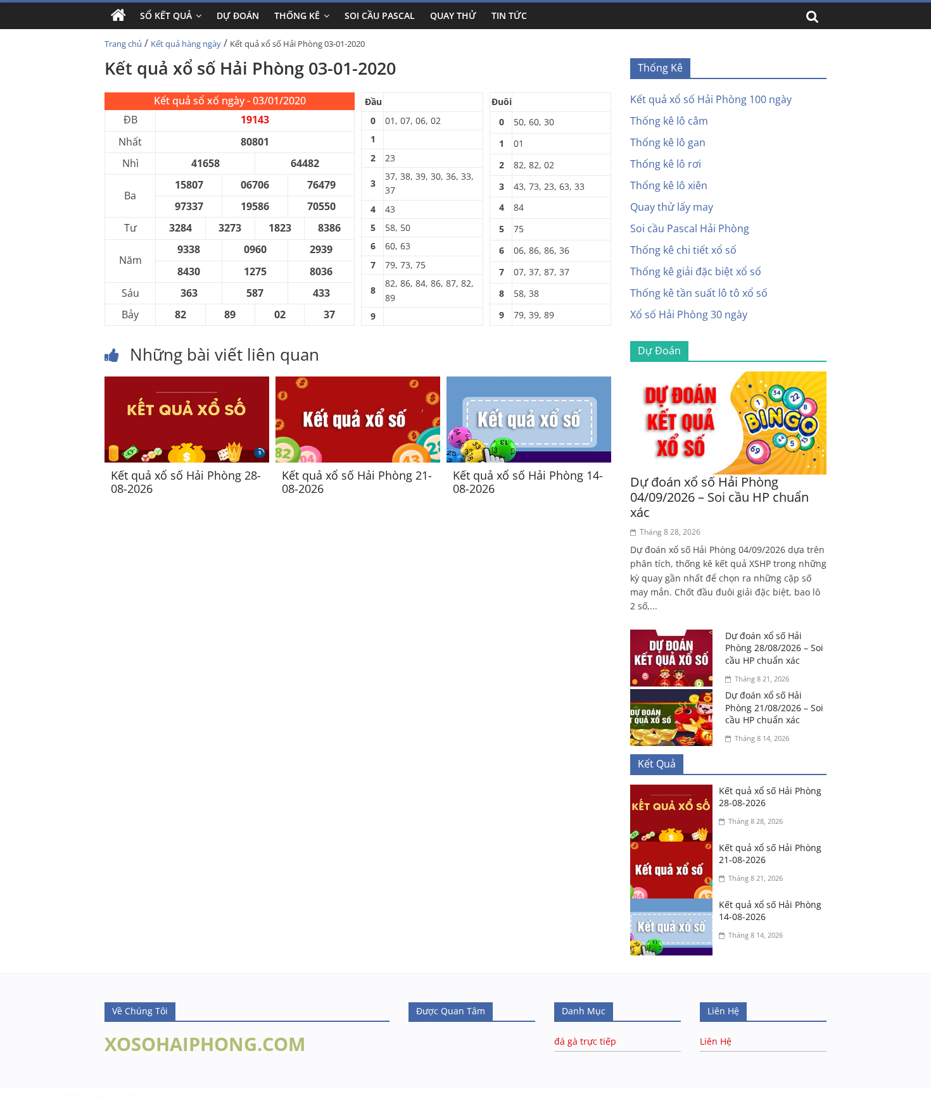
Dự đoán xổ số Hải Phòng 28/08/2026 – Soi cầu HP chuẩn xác (774, 648)
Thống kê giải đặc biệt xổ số (695, 271)
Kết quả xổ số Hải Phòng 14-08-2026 (528, 482)
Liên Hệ (716, 1041)
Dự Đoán (238, 15)
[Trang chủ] (118, 16)
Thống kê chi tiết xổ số (683, 250)
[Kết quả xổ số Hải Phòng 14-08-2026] (528, 384)
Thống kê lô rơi (665, 164)
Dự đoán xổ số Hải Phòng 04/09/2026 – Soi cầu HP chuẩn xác (719, 497)
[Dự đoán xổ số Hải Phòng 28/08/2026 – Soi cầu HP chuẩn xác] (674, 637)
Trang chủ (123, 43)
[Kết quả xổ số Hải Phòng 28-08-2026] (186, 384)
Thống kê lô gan (668, 142)
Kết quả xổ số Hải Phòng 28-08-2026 (186, 482)
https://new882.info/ (127, 1094)
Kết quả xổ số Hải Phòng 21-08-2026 (357, 482)
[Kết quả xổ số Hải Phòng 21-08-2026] (358, 384)
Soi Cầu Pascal (380, 15)
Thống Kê (297, 15)
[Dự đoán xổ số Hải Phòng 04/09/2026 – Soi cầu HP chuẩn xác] (728, 379)
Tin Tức (509, 15)
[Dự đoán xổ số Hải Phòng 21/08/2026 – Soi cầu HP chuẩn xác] (674, 697)
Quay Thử (453, 15)
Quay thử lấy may (671, 207)
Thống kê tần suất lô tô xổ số (699, 293)
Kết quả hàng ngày (186, 43)
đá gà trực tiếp (585, 1041)
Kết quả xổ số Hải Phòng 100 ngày (711, 99)
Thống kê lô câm (669, 121)
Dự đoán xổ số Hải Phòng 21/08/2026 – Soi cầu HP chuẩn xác (774, 707)
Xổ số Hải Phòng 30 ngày (688, 314)
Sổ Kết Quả (166, 15)
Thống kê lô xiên (668, 185)
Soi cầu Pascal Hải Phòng (689, 228)
